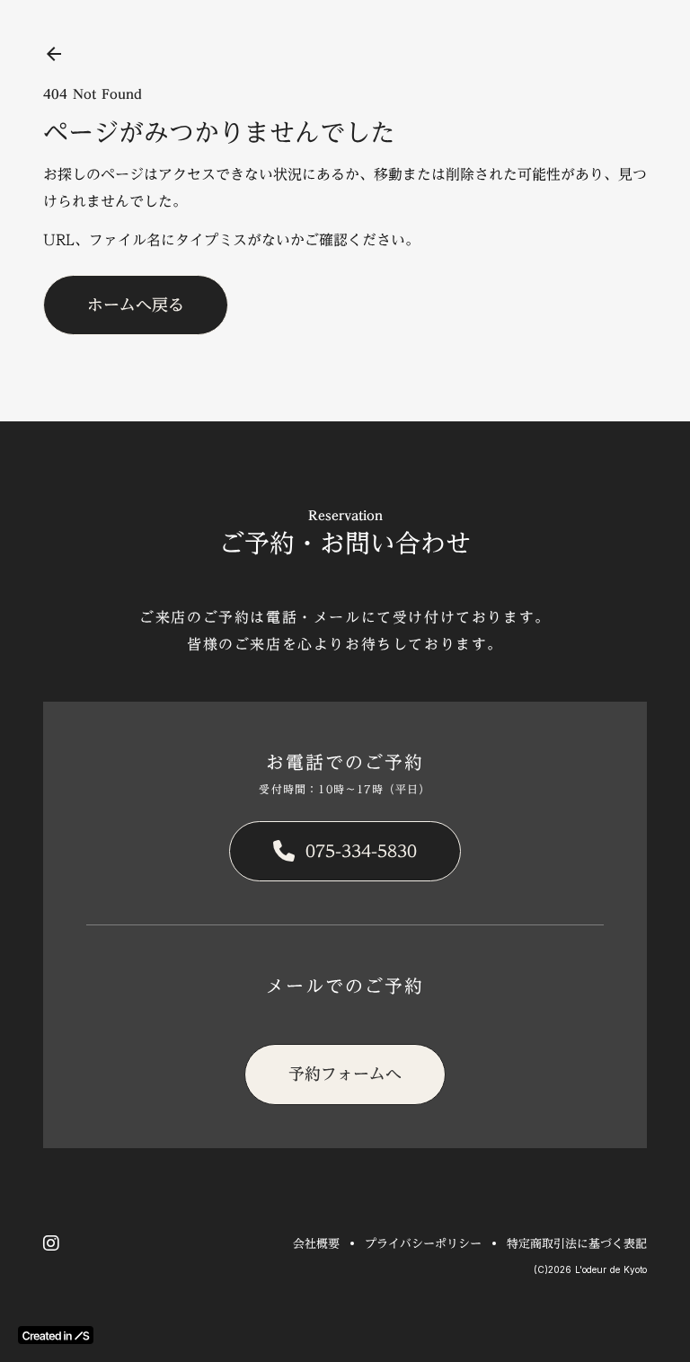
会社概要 (316, 1243)
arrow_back (54, 54)
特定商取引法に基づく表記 (577, 1243)
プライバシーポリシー (423, 1243)
